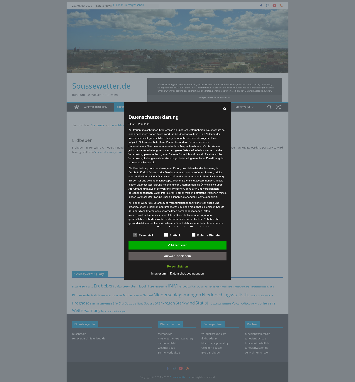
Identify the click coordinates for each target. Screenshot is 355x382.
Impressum (158, 273)
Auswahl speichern (177, 256)
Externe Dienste (208, 235)
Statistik (175, 235)
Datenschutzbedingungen (187, 273)
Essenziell (146, 235)
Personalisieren (177, 266)
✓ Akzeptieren (177, 245)
